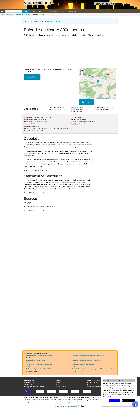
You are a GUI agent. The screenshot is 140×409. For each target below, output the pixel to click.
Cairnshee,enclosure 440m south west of (39, 364)
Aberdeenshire (19, 14)
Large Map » (86, 102)
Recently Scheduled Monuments (34, 387)
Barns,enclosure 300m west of (35, 360)
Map (34, 11)
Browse (40, 11)
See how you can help (53, 21)
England (58, 380)
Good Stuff (75, 406)
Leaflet (99, 98)
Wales (57, 384)
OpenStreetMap (106, 98)
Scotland (10, 14)
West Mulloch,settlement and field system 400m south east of (92, 369)
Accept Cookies (115, 401)
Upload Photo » (32, 77)
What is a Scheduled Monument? (56, 11)
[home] (2, 11)
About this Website (93, 382)
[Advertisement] (70, 52)
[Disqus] (70, 270)
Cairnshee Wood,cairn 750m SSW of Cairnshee (86, 360)
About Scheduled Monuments (96, 380)
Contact (89, 384)
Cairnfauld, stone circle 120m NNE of (84, 364)
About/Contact (72, 11)
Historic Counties (61, 387)
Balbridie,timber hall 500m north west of (39, 356)
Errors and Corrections (94, 387)
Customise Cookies (128, 401)
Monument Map (29, 380)
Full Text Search (29, 384)
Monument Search (29, 382)
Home (3, 14)
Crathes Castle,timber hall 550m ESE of (38, 369)
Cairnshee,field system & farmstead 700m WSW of (88, 356)
